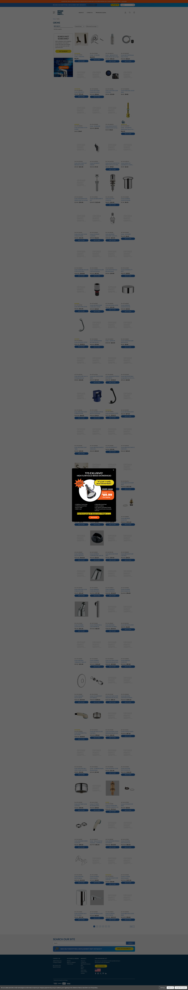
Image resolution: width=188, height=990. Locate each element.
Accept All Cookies (181, 987)
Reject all (170, 987)
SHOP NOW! (94, 517)
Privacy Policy (94, 987)
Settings (162, 987)
